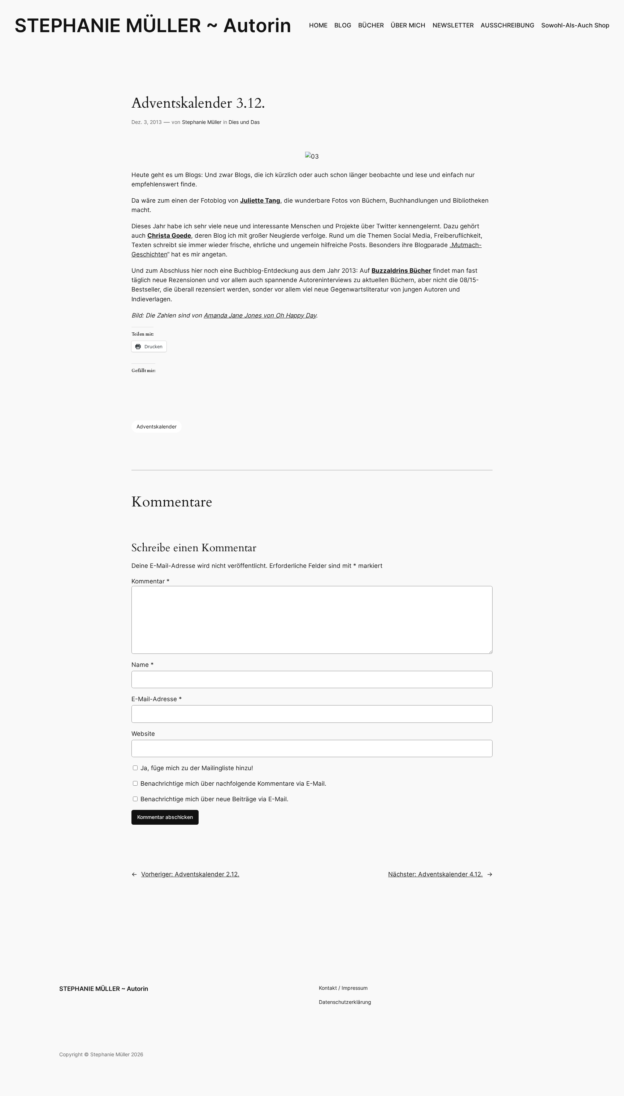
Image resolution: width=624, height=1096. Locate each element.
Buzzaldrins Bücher (401, 270)
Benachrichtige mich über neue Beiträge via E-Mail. (214, 799)
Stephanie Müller (201, 122)
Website (143, 733)
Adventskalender (156, 426)
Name (142, 664)
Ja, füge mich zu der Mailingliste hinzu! (196, 768)
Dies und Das (244, 122)
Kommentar (150, 581)
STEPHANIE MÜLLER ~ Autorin (152, 25)
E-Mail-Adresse (156, 699)
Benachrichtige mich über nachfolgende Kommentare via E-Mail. (233, 783)
